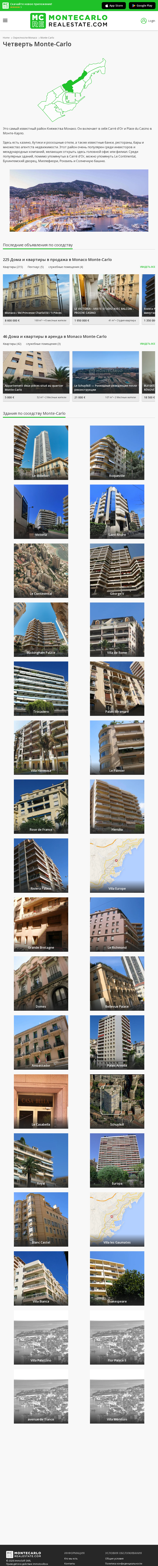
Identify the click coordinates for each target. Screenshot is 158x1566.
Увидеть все (147, 266)
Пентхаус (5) (36, 267)
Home (6, 37)
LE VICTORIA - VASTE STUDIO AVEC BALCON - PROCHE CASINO (104, 311)
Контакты (69, 1563)
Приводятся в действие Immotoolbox (27, 1564)
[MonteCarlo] (68, 21)
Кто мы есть (71, 1558)
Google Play (144, 5)
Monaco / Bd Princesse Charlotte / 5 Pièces (33, 313)
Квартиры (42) (12, 344)
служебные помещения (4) (65, 267)
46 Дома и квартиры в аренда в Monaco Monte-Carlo (55, 336)
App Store (116, 5)
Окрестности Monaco (25, 37)
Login (151, 21)
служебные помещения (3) (43, 344)
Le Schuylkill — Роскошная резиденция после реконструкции (105, 387)
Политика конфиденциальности (123, 1563)
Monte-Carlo (47, 37)
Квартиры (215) (13, 267)
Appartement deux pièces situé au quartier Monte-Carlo (34, 387)
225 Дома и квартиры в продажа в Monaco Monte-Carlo (57, 259)
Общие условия (114, 1558)
